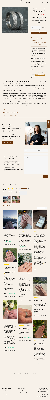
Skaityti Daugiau (7, 142)
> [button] (35, 373)
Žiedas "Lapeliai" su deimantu (9, 238)
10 (33, 373)
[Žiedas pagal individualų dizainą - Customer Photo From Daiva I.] (14, 197)
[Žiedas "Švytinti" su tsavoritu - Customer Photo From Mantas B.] (18, 201)
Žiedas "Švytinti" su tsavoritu (39, 359)
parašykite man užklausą (40, 74)
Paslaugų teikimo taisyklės (23, 392)
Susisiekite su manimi (6, 388)
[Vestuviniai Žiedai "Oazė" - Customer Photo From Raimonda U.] (9, 197)
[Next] (26, 19)
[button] (14, 244)
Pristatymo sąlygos (21, 388)
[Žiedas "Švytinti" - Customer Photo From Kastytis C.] (5, 201)
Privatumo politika (21, 390)
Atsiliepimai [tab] (5, 205)
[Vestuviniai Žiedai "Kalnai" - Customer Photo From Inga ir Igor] (14, 201)
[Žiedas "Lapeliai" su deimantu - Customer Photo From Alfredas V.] (5, 197)
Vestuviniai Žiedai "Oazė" (24, 243)
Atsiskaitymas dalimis (6, 390)
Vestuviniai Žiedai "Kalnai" (9, 345)
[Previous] (3, 19)
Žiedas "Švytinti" (22, 294)
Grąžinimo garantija (6, 394)
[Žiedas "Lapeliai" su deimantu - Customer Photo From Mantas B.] (9, 201)
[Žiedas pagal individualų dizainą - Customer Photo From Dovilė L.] (18, 197)
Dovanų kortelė (5, 392)
